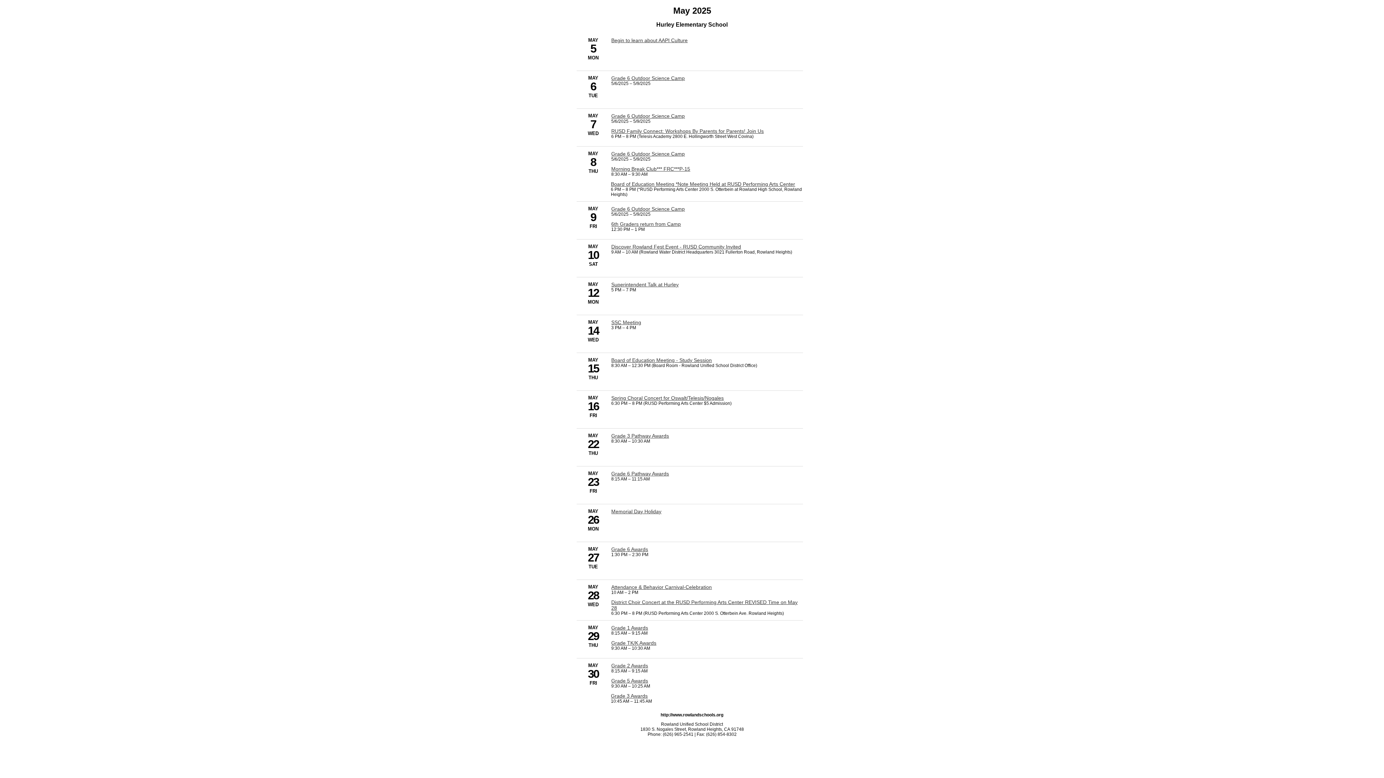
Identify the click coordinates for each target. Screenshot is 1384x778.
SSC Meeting (626, 322)
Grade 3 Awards (629, 696)
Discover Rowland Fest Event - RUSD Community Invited (676, 247)
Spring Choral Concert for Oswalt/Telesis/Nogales (667, 398)
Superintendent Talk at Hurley (645, 284)
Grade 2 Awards (629, 666)
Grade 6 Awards (629, 549)
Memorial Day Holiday (636, 511)
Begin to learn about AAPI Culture (649, 40)
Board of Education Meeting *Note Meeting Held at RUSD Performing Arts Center (703, 184)
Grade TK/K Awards (633, 643)
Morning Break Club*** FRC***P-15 (650, 169)
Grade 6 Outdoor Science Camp (648, 78)
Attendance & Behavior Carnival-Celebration (661, 587)
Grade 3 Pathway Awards (640, 436)
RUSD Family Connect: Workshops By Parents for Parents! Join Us (687, 131)
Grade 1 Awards (629, 628)
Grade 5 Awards (629, 681)
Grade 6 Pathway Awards (640, 474)
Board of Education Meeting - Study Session (661, 360)
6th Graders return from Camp (646, 224)
